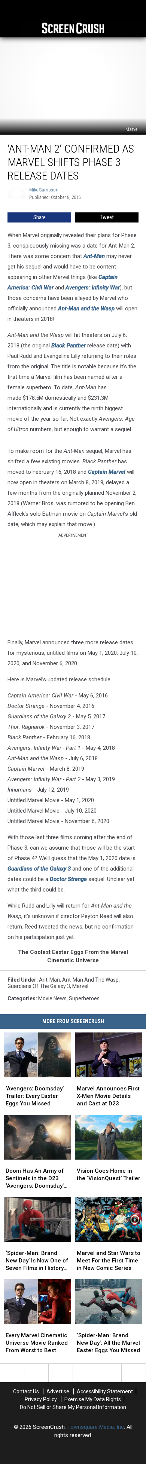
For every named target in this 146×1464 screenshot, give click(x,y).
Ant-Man (94, 256)
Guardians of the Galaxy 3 (39, 868)
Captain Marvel (106, 472)
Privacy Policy (41, 1399)
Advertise (57, 1391)
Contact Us (26, 1391)
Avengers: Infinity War (93, 287)
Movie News (52, 998)
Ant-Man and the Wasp (86, 308)
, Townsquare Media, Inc (94, 1427)
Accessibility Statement (105, 1391)
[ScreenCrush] (73, 28)
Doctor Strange (68, 879)
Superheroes (84, 998)
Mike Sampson (43, 190)
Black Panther (68, 345)
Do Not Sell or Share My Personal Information (73, 1407)
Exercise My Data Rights (92, 1399)
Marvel (80, 986)
